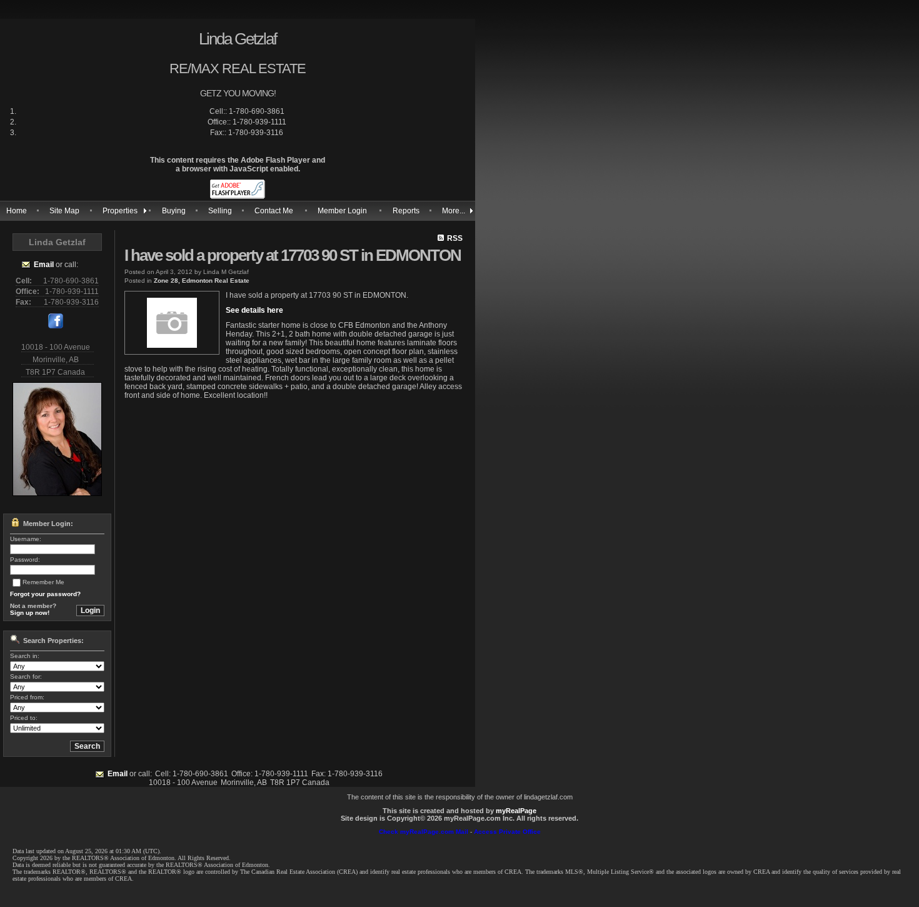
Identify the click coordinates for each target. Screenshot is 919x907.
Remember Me (43, 582)
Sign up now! (29, 612)
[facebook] (55, 326)
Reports (406, 210)
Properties (120, 210)
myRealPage (516, 810)
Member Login (342, 210)
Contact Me (273, 210)
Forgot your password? (45, 593)
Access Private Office (507, 831)
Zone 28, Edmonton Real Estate (201, 280)
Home (16, 210)
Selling (220, 210)
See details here (254, 310)
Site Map (64, 210)
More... (453, 210)
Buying (174, 210)
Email (44, 264)
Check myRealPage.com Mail (423, 831)
